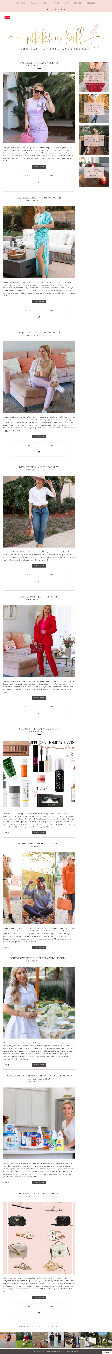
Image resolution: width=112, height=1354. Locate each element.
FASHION (44, 3)
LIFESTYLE (77, 3)
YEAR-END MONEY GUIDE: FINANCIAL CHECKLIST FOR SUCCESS (93, 76)
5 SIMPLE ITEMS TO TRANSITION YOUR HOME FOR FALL (94, 171)
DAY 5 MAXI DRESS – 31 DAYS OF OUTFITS (39, 197)
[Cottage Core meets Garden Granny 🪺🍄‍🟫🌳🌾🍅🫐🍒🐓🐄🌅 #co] (24, 1340)
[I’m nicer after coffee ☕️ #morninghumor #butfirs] (72, 1340)
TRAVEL (33, 3)
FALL (40, 846)
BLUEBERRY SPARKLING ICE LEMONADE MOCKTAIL (39, 958)
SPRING (50, 65)
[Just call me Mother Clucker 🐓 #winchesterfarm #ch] (104, 1340)
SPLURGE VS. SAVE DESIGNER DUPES (39, 1193)
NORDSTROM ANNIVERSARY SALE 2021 (39, 843)
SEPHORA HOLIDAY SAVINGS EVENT (39, 728)
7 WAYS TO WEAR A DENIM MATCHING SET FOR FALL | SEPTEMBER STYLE (94, 140)
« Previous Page (24, 1326)
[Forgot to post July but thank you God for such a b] (8, 1340)
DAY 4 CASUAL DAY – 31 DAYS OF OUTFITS (39, 332)
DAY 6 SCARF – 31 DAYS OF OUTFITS (39, 62)
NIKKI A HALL (20, 3)
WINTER (56, 1196)
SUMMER (50, 1196)
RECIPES (49, 961)
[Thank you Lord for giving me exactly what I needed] (56, 1340)
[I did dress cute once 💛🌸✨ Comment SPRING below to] (88, 1340)
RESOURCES (91, 3)
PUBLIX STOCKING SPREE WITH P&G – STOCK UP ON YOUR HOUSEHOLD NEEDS (39, 1077)
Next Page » (56, 1326)
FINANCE (56, 3)
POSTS (45, 65)
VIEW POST (39, 167)
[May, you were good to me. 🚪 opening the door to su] (40, 1340)
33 (48, 1326)
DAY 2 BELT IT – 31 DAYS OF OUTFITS (39, 467)
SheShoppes (74, 1351)
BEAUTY (66, 3)
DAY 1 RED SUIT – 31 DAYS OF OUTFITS (39, 596)
